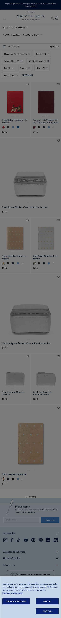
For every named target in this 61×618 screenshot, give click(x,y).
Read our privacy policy (12, 593)
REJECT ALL (47, 601)
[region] (30, 597)
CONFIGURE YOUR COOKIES (16, 601)
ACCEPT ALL (47, 611)
